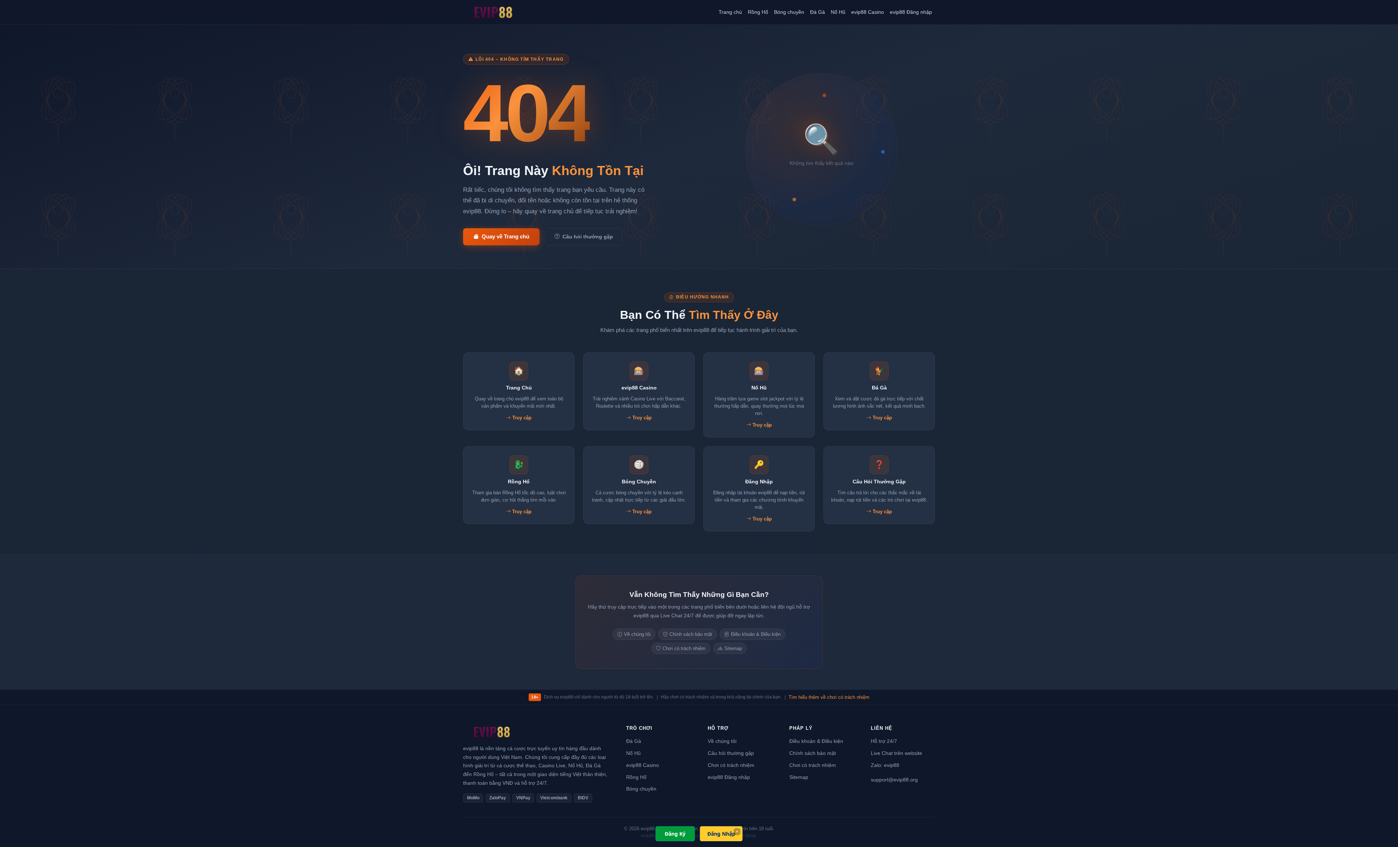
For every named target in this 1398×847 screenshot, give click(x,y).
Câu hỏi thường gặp (587, 237)
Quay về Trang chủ (505, 236)
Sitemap (733, 648)
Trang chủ (730, 12)
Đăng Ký (675, 833)
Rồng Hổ (758, 12)
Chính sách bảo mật (691, 634)
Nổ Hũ (838, 12)
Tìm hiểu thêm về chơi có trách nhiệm (829, 697)
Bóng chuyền (789, 12)
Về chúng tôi (637, 634)
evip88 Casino (867, 12)
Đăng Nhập (721, 833)
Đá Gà (817, 12)
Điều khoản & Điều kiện (756, 634)
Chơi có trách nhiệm (684, 648)
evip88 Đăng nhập (911, 12)
